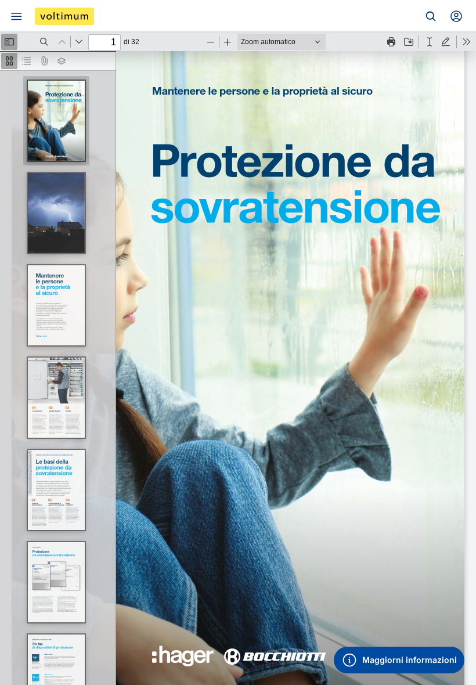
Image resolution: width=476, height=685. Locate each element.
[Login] (456, 16)
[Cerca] (430, 16)
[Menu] (16, 16)
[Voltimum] (64, 16)
